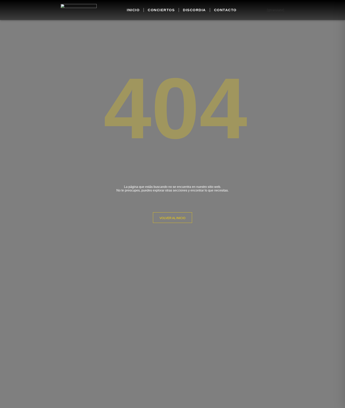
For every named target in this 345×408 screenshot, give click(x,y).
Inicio (133, 10)
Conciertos (161, 10)
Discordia (194, 10)
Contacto (225, 10)
